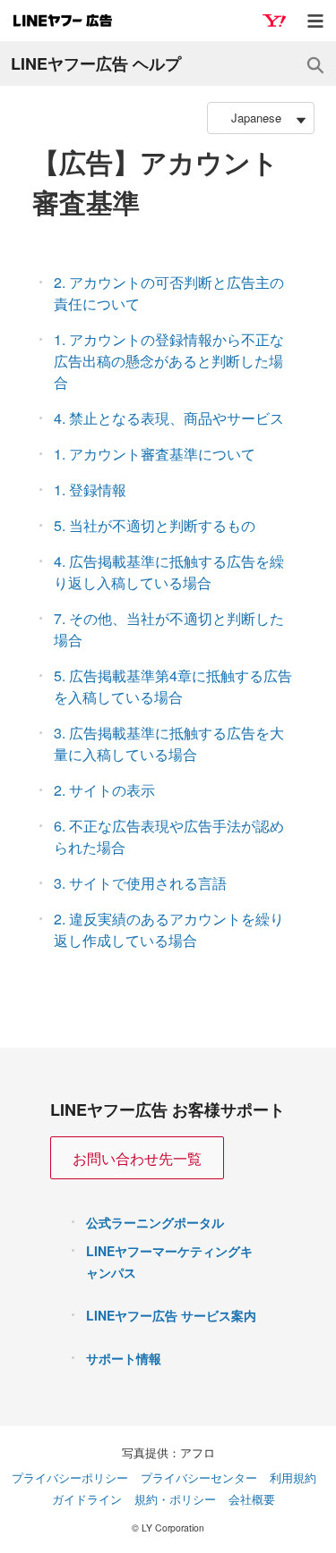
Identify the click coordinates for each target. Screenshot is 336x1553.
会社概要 (251, 1498)
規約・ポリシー (175, 1498)
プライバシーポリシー (70, 1477)
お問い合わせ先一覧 (137, 1158)
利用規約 (293, 1477)
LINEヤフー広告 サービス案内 (171, 1315)
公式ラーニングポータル (155, 1222)
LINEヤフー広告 (62, 20)
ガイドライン (87, 1498)
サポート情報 (123, 1358)
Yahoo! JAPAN (274, 20)
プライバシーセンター (199, 1477)
